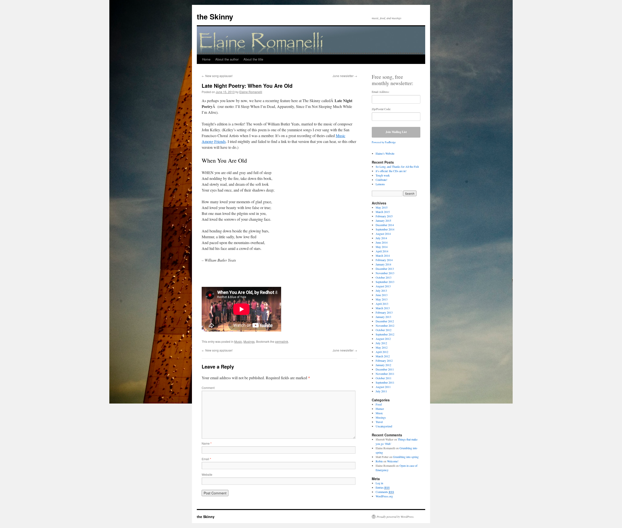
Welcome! (392, 461)
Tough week (383, 175)
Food (379, 404)
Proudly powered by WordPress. (395, 517)
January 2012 (383, 365)
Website (207, 474)
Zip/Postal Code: (381, 109)
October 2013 (383, 277)
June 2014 (382, 242)
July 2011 (381, 391)
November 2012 (385, 325)
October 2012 (383, 330)
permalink (281, 341)
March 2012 (383, 356)
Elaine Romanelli (250, 92)
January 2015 (383, 220)
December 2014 (385, 225)
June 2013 (382, 295)
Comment (208, 388)
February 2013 (384, 312)
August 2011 (383, 387)
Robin (379, 461)
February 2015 (384, 216)
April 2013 (382, 304)
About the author (227, 59)
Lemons (380, 184)
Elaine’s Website (385, 153)
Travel (379, 422)
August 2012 (383, 339)
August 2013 (383, 286)
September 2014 (385, 229)
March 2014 (383, 255)
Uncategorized (384, 426)
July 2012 (381, 343)
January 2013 (383, 317)
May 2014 (382, 247)
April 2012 (382, 352)
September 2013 (385, 282)
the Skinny (215, 16)
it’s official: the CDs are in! (391, 171)
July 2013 (381, 290)
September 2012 (385, 334)
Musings (249, 341)
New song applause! (217, 76)
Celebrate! (381, 180)
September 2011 (385, 382)
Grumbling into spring (406, 457)
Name (207, 443)
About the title (253, 59)
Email (206, 459)
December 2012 (385, 321)
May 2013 (382, 299)
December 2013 (385, 269)
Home (206, 59)
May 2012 (382, 347)
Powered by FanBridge (384, 142)
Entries (383, 487)
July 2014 (381, 238)
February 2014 (384, 260)
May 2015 (382, 207)
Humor (380, 409)
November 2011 (385, 374)
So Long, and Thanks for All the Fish (397, 166)
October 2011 (383, 378)
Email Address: (380, 92)
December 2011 (385, 369)
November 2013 (385, 273)
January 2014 (383, 264)
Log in (379, 483)
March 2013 (383, 308)
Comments (385, 492)
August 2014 (383, 234)
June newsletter (345, 76)
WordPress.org (384, 496)
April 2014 (382, 251)
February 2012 (384, 360)
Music (238, 341)
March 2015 (383, 212)
